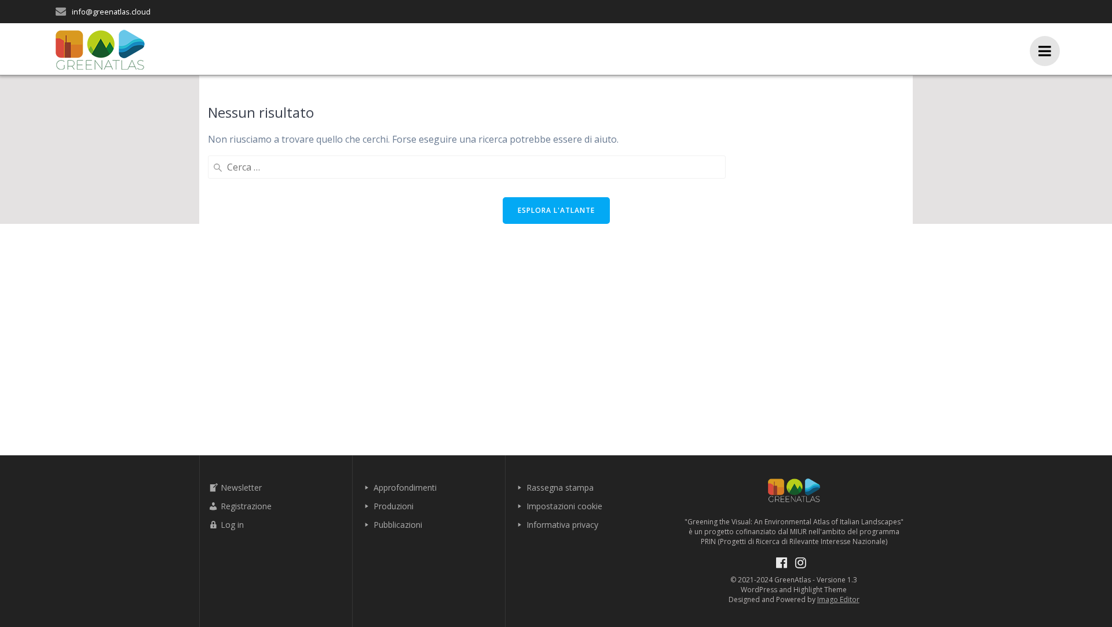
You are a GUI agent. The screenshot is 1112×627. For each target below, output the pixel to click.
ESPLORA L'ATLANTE (556, 210)
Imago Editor (838, 599)
